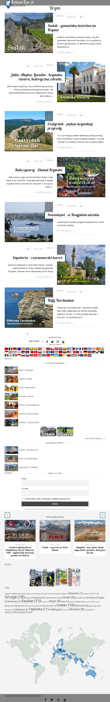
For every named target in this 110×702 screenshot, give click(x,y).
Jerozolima (81, 597)
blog (23, 594)
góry (28, 597)
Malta (79, 601)
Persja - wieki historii (27, 387)
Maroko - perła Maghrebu (29, 405)
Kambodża (14, 601)
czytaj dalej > (65, 52)
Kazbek (45, 602)
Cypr (46, 594)
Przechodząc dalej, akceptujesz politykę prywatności (47, 498)
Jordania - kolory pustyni (28, 413)
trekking (55, 609)
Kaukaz (31, 600)
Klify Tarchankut (61, 300)
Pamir (28, 606)
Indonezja (50, 597)
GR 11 (95, 593)
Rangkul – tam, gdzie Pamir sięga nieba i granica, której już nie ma (90, 550)
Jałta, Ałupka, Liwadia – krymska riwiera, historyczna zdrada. (36, 77)
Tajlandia (39, 609)
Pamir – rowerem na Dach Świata (55, 549)
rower (65, 604)
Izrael (69, 597)
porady (82, 13)
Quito (52, 605)
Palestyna (19, 605)
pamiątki (69, 13)
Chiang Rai (38, 594)
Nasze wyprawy (23, 13)
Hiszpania (38, 597)
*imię (23, 478)
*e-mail (24, 488)
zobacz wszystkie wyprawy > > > (95, 438)
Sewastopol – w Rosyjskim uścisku (73, 215)
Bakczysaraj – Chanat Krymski (38, 170)
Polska (56, 13)
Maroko (96, 602)
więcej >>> (9, 358)
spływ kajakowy (95, 606)
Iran (59, 597)
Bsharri (30, 594)
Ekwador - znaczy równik (29, 422)
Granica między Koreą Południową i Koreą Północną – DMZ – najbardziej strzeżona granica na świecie (20, 551)
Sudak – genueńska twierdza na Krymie (72, 28)
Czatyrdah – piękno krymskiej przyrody (70, 126)
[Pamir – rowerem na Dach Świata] (55, 531)
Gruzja (15, 597)
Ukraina (76, 609)
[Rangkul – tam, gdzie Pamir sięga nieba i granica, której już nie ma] (89, 531)
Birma (17, 593)
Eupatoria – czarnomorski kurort (37, 257)
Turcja (65, 610)
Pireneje (36, 606)
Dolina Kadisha (56, 594)
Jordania (92, 597)
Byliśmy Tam (42, 13)
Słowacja (9, 610)
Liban (72, 602)
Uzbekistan (89, 610)
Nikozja (9, 605)
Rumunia (81, 605)
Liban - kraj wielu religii (28, 458)
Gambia (87, 594)
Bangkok (9, 594)
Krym (55, 601)
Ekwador (76, 593)
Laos (65, 601)
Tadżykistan (20, 609)
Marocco (87, 602)
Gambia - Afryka (25, 379)
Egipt (65, 594)
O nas (7, 13)
